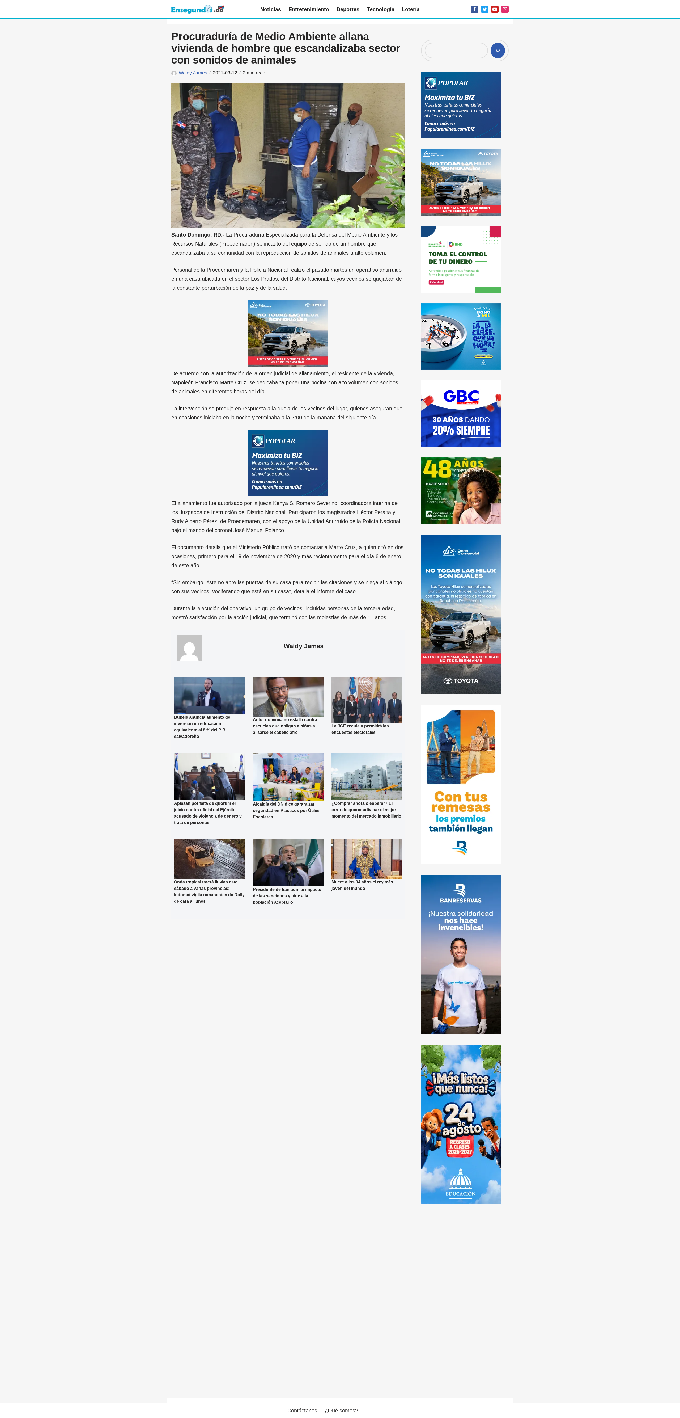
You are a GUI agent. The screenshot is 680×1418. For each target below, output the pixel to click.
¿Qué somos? (341, 1410)
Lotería (411, 9)
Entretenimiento (308, 9)
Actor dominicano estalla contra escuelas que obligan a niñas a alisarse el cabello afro (285, 726)
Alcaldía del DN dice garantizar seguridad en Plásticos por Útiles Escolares (286, 810)
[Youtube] (495, 9)
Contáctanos (302, 1410)
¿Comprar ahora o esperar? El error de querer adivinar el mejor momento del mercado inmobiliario (366, 809)
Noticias (270, 9)
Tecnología (380, 9)
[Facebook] (474, 9)
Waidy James (193, 72)
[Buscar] (498, 50)
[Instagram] (505, 9)
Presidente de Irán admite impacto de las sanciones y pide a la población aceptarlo (287, 895)
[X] (484, 9)
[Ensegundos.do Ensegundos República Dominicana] (197, 9)
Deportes (348, 9)
